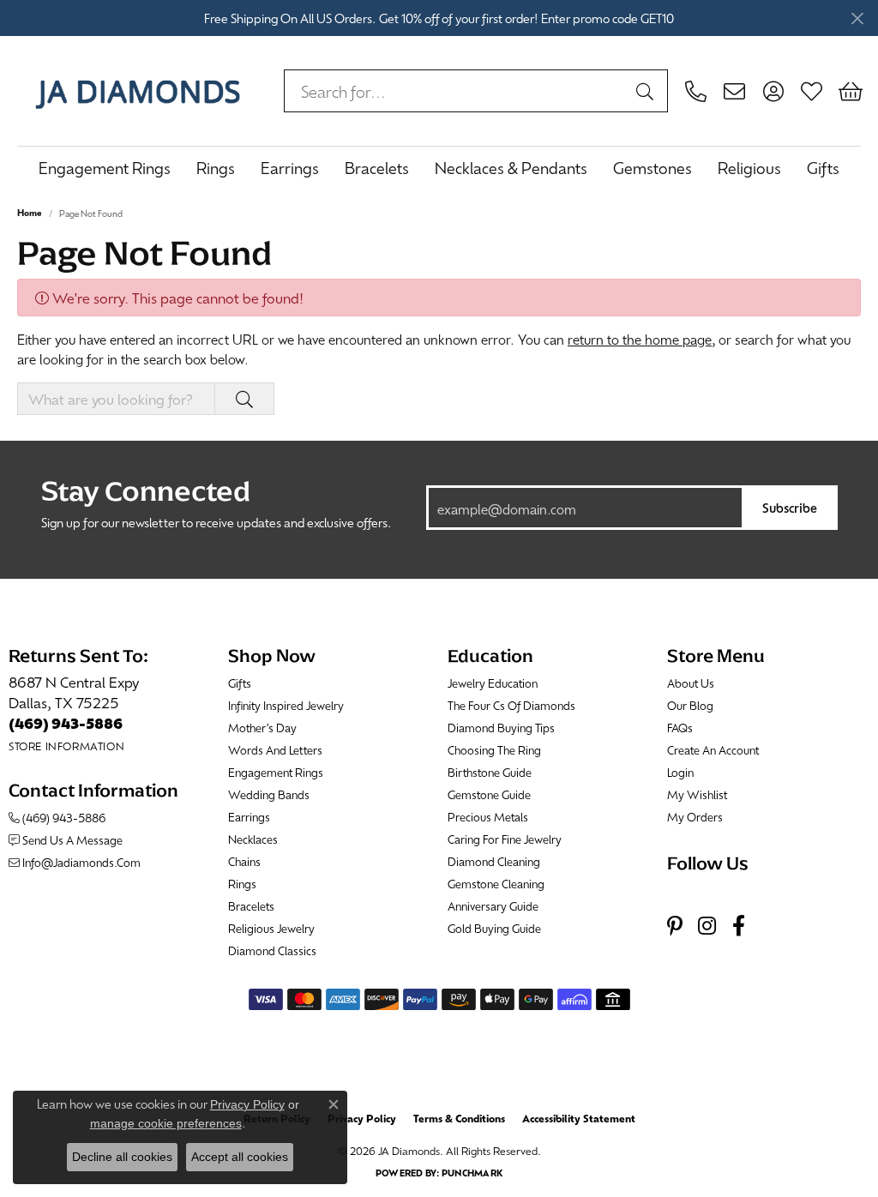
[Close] (857, 18)
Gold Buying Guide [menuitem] (494, 928)
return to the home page (640, 339)
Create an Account (713, 750)
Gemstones (652, 167)
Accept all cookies (239, 1157)
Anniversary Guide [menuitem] (493, 906)
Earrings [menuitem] (249, 816)
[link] (696, 91)
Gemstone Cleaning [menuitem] (496, 883)
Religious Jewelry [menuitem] (271, 928)
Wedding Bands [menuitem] (269, 794)
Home (29, 213)
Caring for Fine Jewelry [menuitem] (505, 839)
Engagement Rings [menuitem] (275, 772)
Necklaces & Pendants (511, 167)
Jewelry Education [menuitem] (493, 683)
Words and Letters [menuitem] (275, 750)
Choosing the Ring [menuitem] (494, 750)
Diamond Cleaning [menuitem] (494, 861)
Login (680, 772)
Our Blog (690, 705)
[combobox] (456, 90)
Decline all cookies (122, 1157)
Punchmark (472, 1173)
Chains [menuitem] (244, 861)
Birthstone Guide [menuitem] (490, 772)
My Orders (695, 816)
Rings (215, 167)
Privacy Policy (362, 1118)
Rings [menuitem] (242, 883)
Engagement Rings (105, 167)
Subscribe (789, 507)
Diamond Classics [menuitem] (272, 950)
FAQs (680, 727)
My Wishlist (697, 794)
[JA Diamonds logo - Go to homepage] (138, 90)
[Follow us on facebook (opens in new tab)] (738, 926)
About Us (690, 683)
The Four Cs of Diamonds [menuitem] (511, 705)
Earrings (290, 167)
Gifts (823, 167)
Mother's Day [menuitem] (262, 727)
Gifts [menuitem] (239, 683)
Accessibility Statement (578, 1118)
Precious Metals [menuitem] (488, 816)
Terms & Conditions (459, 1118)
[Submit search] (647, 90)
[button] (773, 91)
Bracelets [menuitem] (251, 906)
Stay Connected (145, 491)
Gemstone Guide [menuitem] (489, 794)
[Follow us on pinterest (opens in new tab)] (675, 926)
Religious (749, 167)
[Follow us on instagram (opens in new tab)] (707, 926)
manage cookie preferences (166, 1123)
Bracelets (377, 167)
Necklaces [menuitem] (253, 839)
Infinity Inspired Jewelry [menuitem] (286, 705)
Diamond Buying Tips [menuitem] (501, 727)
